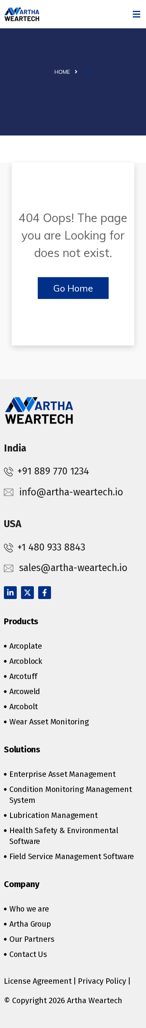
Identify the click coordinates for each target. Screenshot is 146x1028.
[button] (136, 14)
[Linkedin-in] (10, 592)
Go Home (73, 288)
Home (62, 71)
